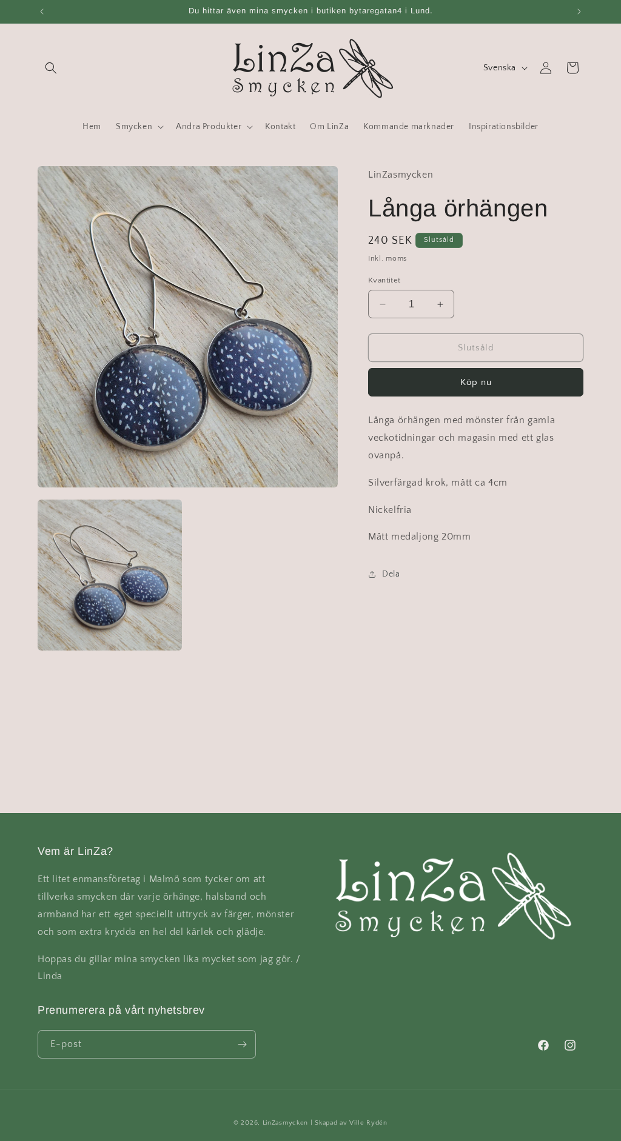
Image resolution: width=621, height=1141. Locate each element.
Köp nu (476, 382)
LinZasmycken (285, 1122)
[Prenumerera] (242, 1044)
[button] (51, 68)
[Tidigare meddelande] (42, 11)
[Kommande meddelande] (579, 11)
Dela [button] (391, 574)
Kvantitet (384, 280)
